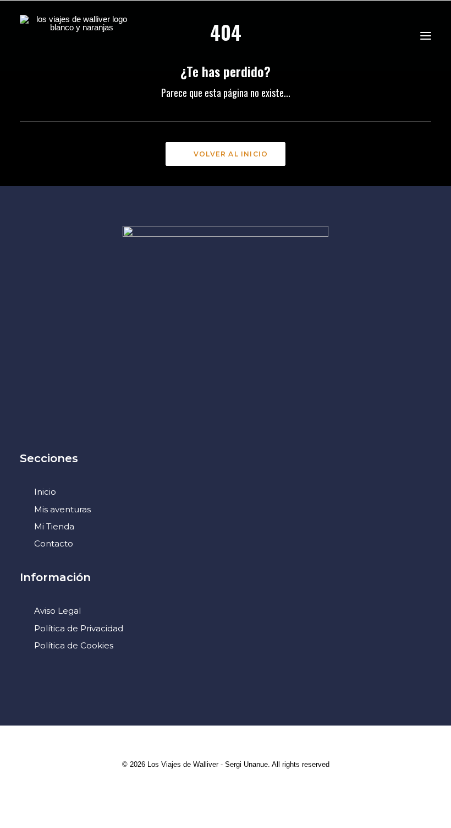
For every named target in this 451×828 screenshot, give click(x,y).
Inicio (45, 491)
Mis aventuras (62, 509)
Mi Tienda (54, 526)
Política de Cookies (73, 645)
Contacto (53, 543)
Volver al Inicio (231, 154)
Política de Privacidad (78, 628)
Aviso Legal (57, 610)
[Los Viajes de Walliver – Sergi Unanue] (77, 35)
